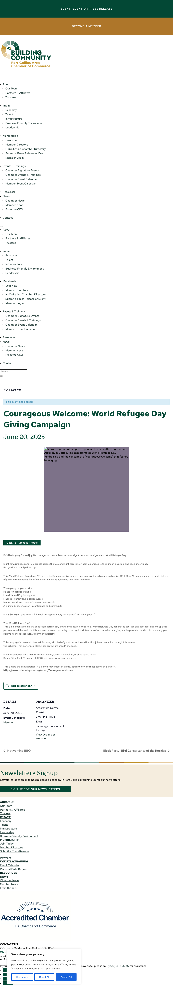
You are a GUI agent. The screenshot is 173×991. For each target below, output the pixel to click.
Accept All (66, 977)
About (6, 84)
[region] (44, 966)
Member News (14, 205)
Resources (9, 192)
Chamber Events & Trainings (23, 175)
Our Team (11, 88)
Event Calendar (9, 865)
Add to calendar (21, 686)
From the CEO (14, 209)
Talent (9, 114)
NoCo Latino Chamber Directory (25, 149)
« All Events (12, 390)
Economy (11, 110)
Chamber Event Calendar (21, 179)
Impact (7, 105)
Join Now (11, 140)
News (6, 196)
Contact (8, 217)
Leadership (12, 127)
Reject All (44, 977)
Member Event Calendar (20, 183)
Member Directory (16, 144)
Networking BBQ (19, 751)
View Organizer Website (45, 736)
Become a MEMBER (86, 26)
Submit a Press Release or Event (25, 153)
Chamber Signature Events (22, 170)
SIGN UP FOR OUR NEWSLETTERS (35, 789)
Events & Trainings (14, 166)
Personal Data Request (14, 869)
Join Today (7, 843)
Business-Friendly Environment (24, 123)
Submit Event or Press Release (87, 8)
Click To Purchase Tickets (22, 542)
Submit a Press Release (14, 851)
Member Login (14, 157)
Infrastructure (13, 118)
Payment (5, 858)
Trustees (10, 97)
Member (8, 722)
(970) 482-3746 (118, 966)
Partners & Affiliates (17, 93)
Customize (22, 977)
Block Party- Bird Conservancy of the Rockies (134, 751)
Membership (10, 136)
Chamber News (14, 200)
